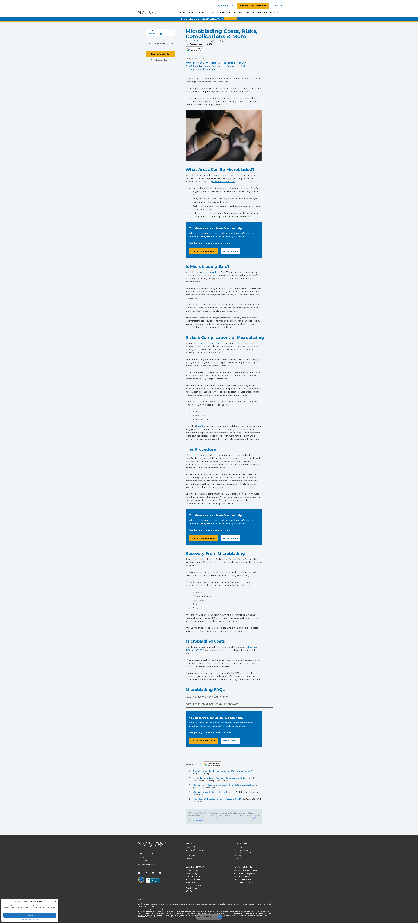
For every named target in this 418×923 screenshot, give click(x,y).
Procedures (202, 12)
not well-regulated (210, 272)
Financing (237, 856)
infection (201, 426)
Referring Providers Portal (243, 882)
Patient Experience (240, 850)
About (182, 12)
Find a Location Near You (161, 60)
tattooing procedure (210, 343)
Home (188, 41)
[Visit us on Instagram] (146, 873)
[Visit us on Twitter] (153, 873)
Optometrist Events (241, 876)
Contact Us (142, 860)
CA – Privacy (190, 891)
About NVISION (192, 847)
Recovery (231, 66)
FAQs (235, 859)
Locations (191, 12)
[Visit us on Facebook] (139, 873)
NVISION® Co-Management (244, 874)
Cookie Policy (24, 919)
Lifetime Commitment (242, 853)
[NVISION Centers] (152, 844)
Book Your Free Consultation (253, 6)
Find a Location (230, 251)
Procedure (217, 66)
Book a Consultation (160, 54)
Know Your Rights (192, 874)
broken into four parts (223, 181)
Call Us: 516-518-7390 (146, 864)
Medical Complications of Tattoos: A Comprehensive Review (219, 778)
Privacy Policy (253, 818)
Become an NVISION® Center (245, 871)
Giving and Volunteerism (195, 850)
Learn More (230, 19)
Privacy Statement (34, 919)
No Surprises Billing (193, 879)
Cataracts (221, 12)
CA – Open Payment (193, 876)
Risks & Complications (197, 66)
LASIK (212, 12)
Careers (141, 857)
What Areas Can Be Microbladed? (203, 63)
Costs (243, 66)
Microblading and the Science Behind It (210, 792)
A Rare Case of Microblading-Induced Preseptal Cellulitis (217, 799)
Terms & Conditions (193, 885)
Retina (240, 12)
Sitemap (189, 859)
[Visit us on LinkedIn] (160, 873)
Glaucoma (231, 12)
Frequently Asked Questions (200, 69)
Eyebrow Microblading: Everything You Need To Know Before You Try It (224, 771)
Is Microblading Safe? (235, 63)
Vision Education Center (201, 41)
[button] (55, 902)
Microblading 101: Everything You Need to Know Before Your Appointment (225, 785)
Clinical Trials (190, 856)
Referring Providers (265, 12)
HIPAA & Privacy (192, 871)
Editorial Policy (197, 820)
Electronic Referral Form (242, 879)
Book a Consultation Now (203, 251)
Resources (250, 12)
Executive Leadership (194, 853)
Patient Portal (238, 847)
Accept (30, 915)
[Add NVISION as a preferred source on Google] (195, 49)
